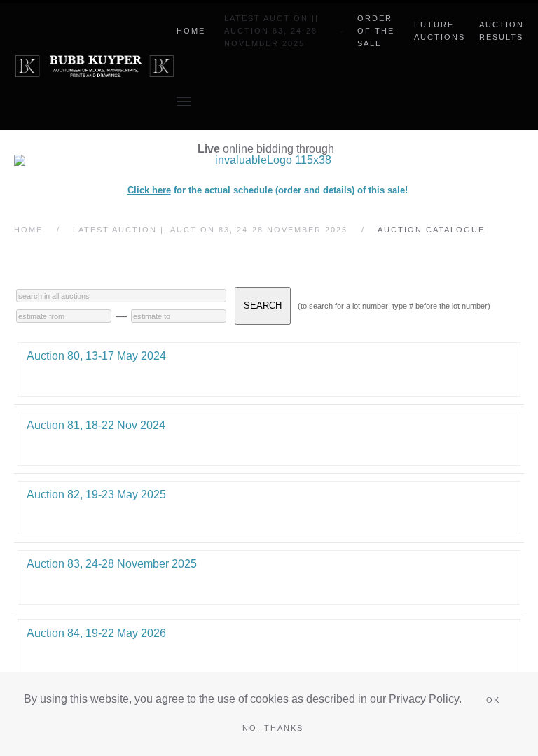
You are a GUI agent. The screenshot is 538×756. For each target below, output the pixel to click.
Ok (493, 700)
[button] (184, 102)
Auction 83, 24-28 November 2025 (112, 564)
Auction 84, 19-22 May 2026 (96, 633)
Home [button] (191, 31)
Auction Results (501, 30)
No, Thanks (272, 728)
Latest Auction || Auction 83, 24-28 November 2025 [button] (271, 31)
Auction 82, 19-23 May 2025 (96, 494)
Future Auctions (439, 30)
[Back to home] (95, 66)
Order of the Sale (375, 31)
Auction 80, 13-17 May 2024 (96, 356)
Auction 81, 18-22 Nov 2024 (96, 425)
